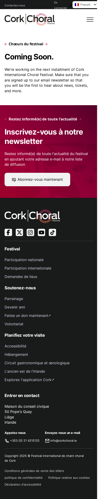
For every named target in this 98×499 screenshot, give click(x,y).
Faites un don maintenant (26, 315)
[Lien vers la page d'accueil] (30, 19)
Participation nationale (24, 259)
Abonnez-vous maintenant (40, 179)
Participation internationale (28, 268)
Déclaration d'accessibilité (23, 484)
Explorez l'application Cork (28, 379)
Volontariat (14, 324)
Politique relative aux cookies (69, 477)
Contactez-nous (15, 5)
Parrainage (14, 298)
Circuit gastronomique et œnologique (37, 363)
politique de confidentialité (24, 477)
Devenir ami (15, 307)
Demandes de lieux (21, 276)
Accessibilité (15, 346)
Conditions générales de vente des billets (34, 471)
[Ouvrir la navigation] (90, 20)
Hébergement (16, 354)
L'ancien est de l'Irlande (25, 371)
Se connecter (60, 5)
